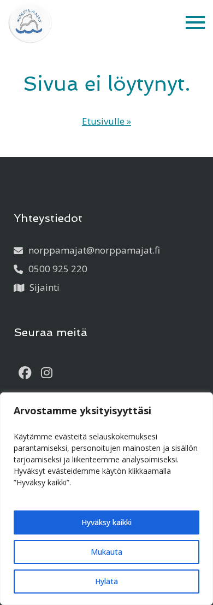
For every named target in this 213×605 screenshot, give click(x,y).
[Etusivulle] (30, 22)
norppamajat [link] (94, 250)
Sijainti (44, 287)
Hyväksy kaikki (106, 522)
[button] (195, 22)
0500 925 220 (57, 268)
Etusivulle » (106, 121)
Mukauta (106, 552)
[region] (106, 498)
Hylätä (106, 581)
